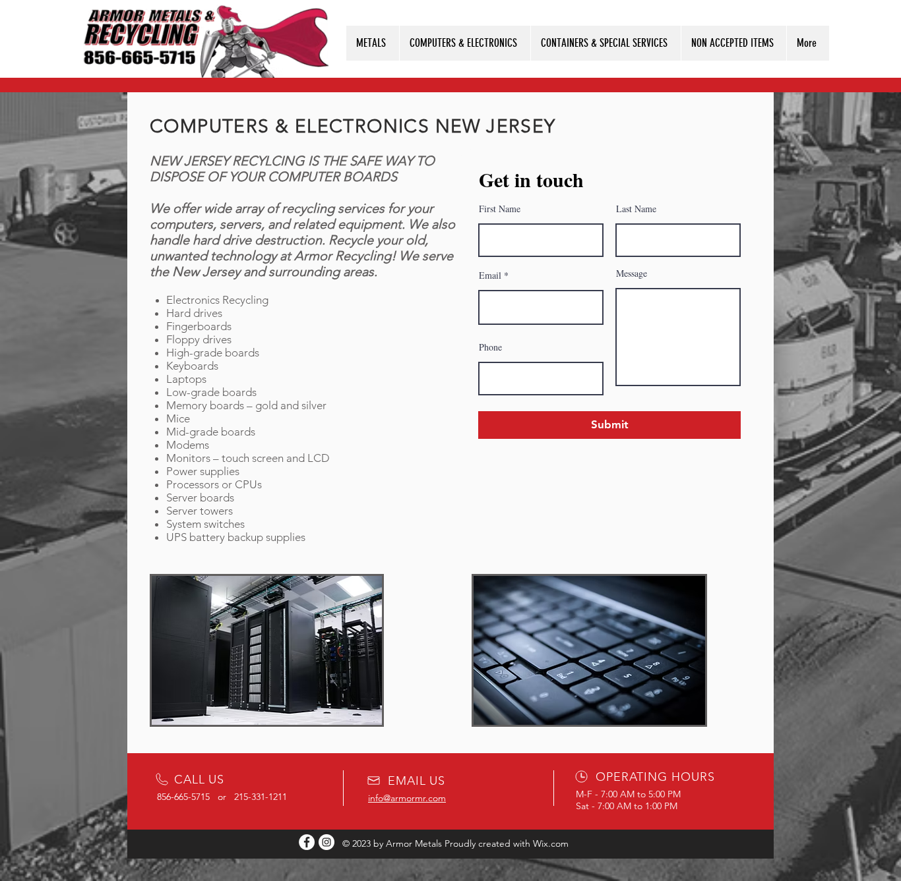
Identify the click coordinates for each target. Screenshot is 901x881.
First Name (499, 208)
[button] (372, 43)
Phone (490, 347)
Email (490, 275)
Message (631, 273)
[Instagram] (326, 842)
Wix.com (551, 843)
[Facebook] (307, 842)
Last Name (636, 208)
